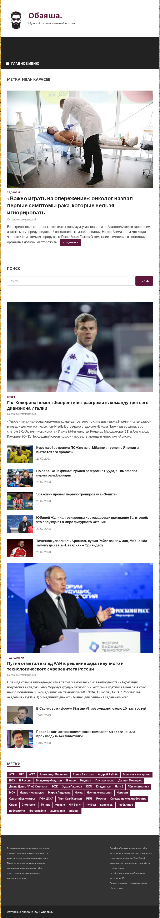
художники (57, 810)
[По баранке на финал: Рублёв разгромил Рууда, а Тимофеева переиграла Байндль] (20, 485)
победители (17, 810)
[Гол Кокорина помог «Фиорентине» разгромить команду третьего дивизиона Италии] (80, 393)
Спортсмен (29, 804)
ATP (12, 774)
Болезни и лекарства (136, 774)
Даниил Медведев (130, 780)
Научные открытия (99, 792)
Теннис (45, 804)
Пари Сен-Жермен (70, 798)
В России (25, 780)
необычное (125, 804)
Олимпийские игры (22, 798)
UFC (21, 774)
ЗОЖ (54, 786)
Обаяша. (45, 15)
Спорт (11, 397)
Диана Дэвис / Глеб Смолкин (28, 786)
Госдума (85, 780)
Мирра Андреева (59, 792)
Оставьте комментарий (21, 219)
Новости (122, 792)
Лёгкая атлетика (138, 786)
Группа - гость (104, 780)
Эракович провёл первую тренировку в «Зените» (76, 494)
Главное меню (25, 63)
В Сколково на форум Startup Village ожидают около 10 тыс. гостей (91, 708)
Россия (101, 798)
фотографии (37, 810)
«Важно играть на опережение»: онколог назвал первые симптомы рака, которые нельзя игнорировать (70, 205)
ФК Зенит (75, 804)
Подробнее (70, 242)
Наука (78, 792)
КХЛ (89, 786)
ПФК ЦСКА (46, 798)
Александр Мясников (54, 774)
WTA (32, 774)
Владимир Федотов (49, 780)
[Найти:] (80, 281)
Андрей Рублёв (108, 774)
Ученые (60, 804)
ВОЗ (12, 780)
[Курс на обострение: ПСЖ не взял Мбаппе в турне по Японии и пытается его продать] (20, 462)
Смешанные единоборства (128, 798)
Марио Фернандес (32, 792)
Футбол (91, 804)
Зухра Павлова (72, 786)
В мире (71, 780)
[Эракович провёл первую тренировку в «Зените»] (20, 509)
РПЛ (89, 798)
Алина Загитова (83, 774)
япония (74, 810)
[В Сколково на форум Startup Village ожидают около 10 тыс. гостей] (20, 723)
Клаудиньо (103, 786)
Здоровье (14, 192)
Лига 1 (119, 786)
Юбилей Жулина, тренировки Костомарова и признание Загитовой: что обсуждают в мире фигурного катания (92, 519)
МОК (12, 792)
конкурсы (106, 804)
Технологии (15, 658)
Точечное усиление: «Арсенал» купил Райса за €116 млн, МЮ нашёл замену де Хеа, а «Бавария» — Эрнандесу (91, 543)
